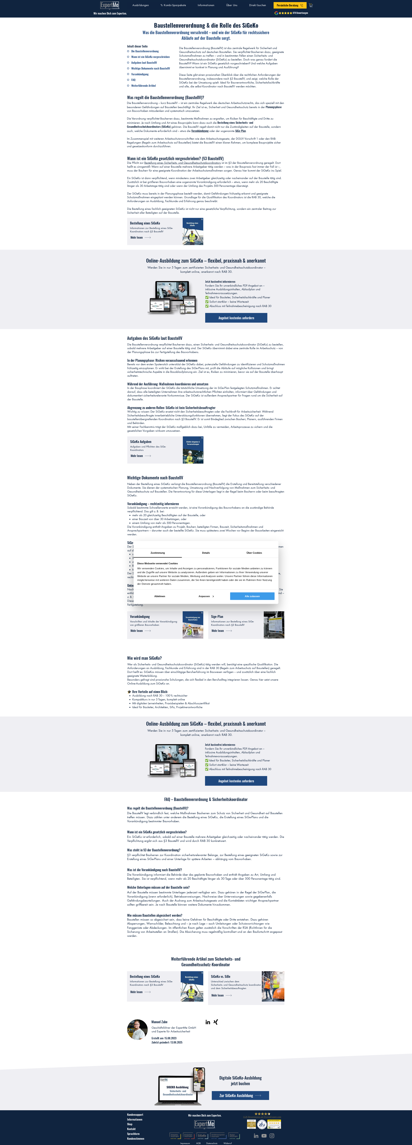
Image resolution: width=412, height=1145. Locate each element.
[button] (140, 5)
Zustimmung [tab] (158, 552)
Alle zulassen (252, 596)
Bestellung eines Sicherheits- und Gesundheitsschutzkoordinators (182, 163)
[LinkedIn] (208, 1022)
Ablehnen (159, 596)
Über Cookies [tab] (254, 552)
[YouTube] (264, 1136)
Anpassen (204, 596)
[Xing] (216, 1022)
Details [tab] (206, 552)
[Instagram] (272, 1136)
